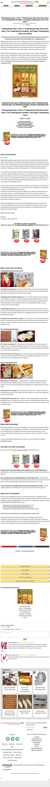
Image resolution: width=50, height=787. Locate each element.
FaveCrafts (36, 737)
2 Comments (27, 24)
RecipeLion (36, 744)
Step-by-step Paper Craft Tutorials (25, 581)
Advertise (11, 744)
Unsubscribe (17, 757)
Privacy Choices (12, 760)
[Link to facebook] (8, 739)
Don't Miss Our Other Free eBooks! (25, 125)
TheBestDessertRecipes (36, 748)
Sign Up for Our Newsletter (25, 127)
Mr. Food (37, 746)
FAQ (12, 747)
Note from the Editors (25, 121)
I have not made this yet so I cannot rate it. (11, 629)
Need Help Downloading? (25, 124)
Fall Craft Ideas (25, 570)
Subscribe (18, 755)
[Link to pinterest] (17, 739)
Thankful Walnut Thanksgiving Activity (40, 712)
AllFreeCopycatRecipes (36, 750)
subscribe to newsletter (11, 500)
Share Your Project (8, 755)
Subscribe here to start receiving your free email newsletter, (20, 513)
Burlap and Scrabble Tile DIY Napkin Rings (10, 688)
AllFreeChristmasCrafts (36, 740)
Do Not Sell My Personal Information (12, 749)
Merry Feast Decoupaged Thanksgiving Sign (25, 689)
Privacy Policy (17, 752)
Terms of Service (8, 757)
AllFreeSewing (36, 742)
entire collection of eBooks (25, 225)
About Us (4, 744)
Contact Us (19, 744)
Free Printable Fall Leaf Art (28, 551)
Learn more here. (7, 769)
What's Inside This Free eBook (25, 123)
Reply (2, 651)
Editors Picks (25, 573)
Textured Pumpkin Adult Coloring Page (40, 688)
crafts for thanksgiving (25, 577)
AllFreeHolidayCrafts (36, 738)
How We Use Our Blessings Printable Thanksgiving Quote (9, 713)
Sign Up (45, 727)
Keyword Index (7, 752)
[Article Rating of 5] (22, 24)
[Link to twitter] (12, 739)
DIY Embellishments (25, 566)
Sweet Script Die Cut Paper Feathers (25, 712)
